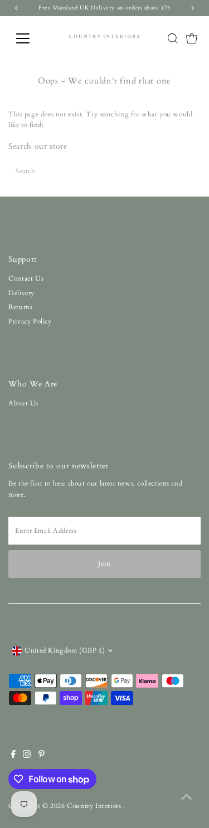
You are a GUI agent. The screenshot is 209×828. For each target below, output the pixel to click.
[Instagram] (26, 755)
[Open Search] (173, 38)
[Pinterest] (41, 755)
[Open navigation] (31, 38)
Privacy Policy (29, 321)
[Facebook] (13, 755)
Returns (20, 306)
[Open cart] (191, 38)
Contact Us (25, 278)
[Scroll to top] (187, 797)
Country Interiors (95, 805)
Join (104, 563)
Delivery (21, 292)
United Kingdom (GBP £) (65, 650)
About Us (23, 403)
